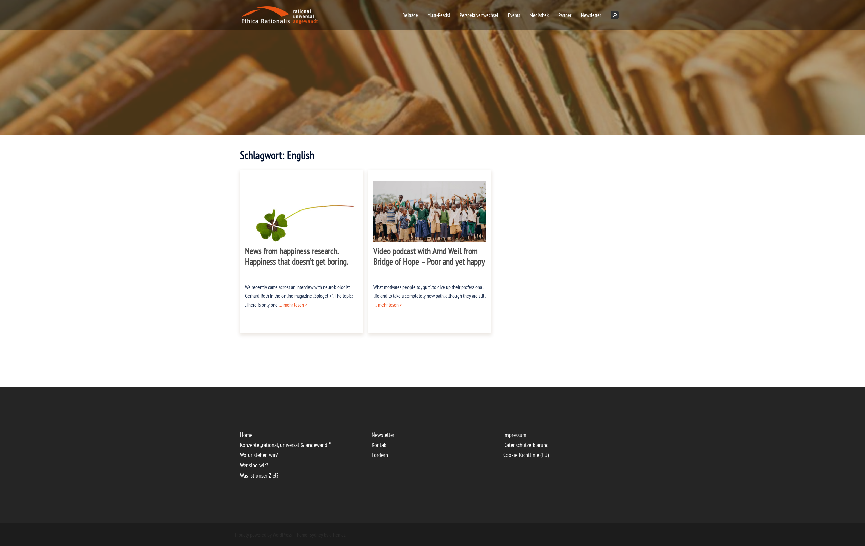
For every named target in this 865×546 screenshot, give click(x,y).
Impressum (514, 435)
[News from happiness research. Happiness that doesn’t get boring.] (301, 218)
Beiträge (410, 14)
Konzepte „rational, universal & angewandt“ (285, 445)
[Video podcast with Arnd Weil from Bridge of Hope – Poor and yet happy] (430, 216)
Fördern (380, 455)
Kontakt (380, 445)
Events (514, 14)
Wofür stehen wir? (259, 455)
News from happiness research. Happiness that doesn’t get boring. (296, 256)
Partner (564, 14)
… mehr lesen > (292, 304)
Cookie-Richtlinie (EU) (526, 455)
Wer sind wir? (254, 465)
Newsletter (591, 14)
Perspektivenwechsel (479, 14)
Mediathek (539, 14)
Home (246, 435)
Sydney (316, 534)
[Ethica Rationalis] (266, 14)
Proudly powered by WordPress (263, 534)
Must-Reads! (438, 14)
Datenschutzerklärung (526, 445)
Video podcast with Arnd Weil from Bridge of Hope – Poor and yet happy (429, 256)
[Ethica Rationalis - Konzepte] (305, 14)
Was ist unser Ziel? (259, 475)
